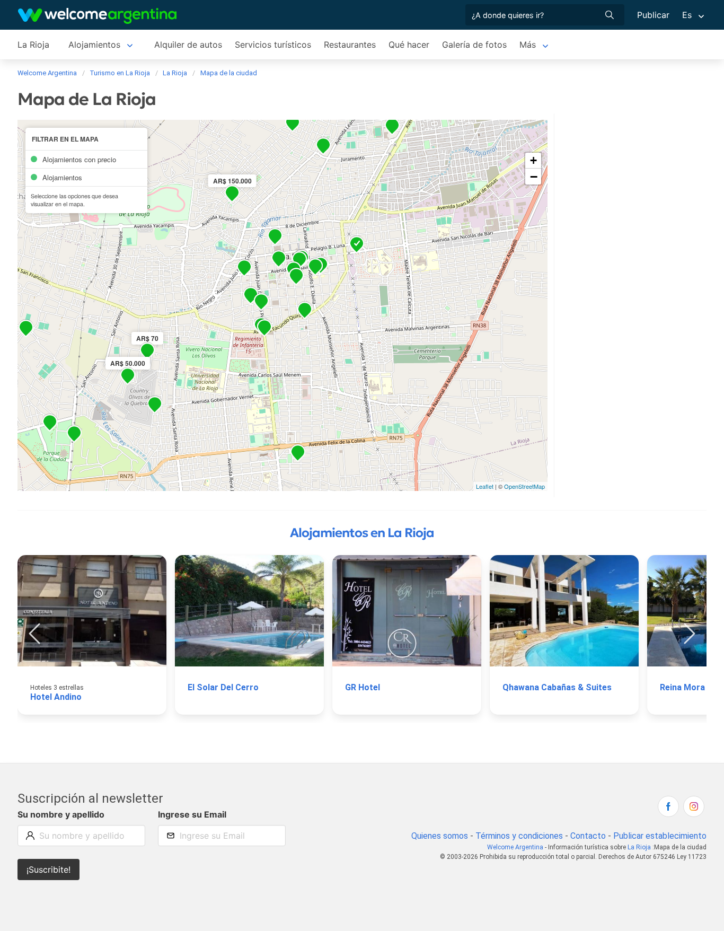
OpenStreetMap (524, 486)
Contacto (588, 836)
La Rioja (33, 44)
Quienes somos (439, 836)
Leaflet (484, 486)
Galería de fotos (474, 44)
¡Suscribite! (48, 869)
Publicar (653, 15)
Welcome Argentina (515, 847)
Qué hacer (409, 44)
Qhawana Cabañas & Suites (557, 687)
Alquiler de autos (188, 44)
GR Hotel (362, 687)
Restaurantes (350, 44)
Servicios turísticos (273, 44)
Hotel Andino (56, 697)
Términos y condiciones (519, 836)
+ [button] (533, 160)
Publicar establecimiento (660, 836)
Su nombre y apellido (60, 814)
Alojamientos (94, 44)
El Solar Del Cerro (223, 687)
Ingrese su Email (192, 814)
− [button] (533, 176)
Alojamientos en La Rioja (362, 533)
